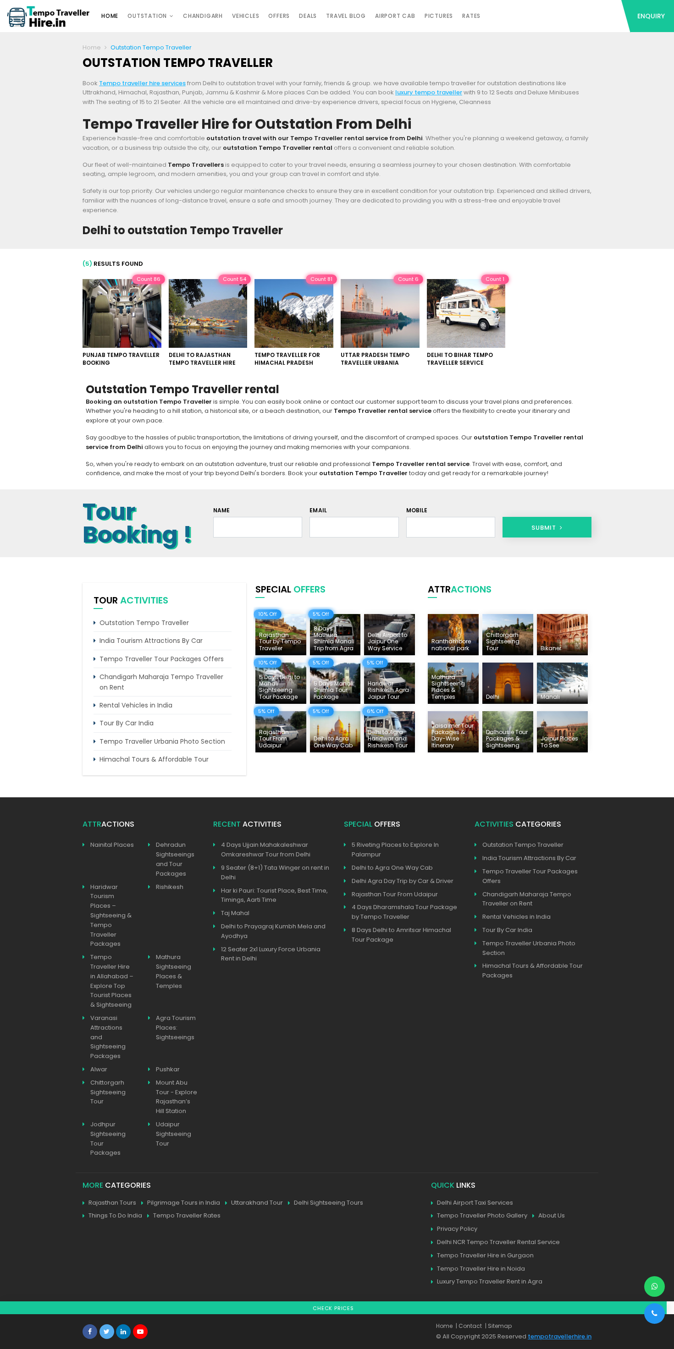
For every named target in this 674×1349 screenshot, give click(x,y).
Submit (544, 527)
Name (221, 510)
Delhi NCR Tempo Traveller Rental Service (498, 1242)
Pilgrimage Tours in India (183, 1202)
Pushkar (168, 1069)
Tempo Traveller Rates (187, 1215)
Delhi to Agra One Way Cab (392, 867)
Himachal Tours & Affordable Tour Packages (532, 970)
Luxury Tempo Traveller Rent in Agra (489, 1281)
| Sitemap (498, 1326)
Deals (308, 16)
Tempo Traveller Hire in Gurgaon (485, 1255)
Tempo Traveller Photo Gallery (482, 1215)
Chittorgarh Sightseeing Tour (108, 1092)
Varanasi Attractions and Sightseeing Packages (108, 1037)
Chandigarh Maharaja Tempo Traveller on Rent (161, 681)
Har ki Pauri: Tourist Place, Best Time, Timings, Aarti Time (274, 895)
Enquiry (651, 16)
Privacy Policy (457, 1228)
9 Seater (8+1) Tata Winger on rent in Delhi (275, 872)
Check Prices (333, 1308)
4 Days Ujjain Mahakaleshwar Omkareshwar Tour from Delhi (265, 849)
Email (318, 510)
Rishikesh (169, 887)
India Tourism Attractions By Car (151, 640)
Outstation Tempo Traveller (144, 622)
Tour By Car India (126, 723)
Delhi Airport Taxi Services (475, 1202)
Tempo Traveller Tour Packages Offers (161, 659)
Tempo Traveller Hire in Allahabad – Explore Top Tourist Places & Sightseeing (111, 981)
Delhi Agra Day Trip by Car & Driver (402, 881)
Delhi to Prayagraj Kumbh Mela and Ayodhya (273, 931)
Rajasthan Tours (112, 1202)
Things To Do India (115, 1215)
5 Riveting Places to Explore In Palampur (395, 849)
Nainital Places (112, 844)
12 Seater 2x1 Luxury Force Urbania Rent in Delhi (270, 954)
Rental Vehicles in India (135, 705)
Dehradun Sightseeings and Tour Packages (175, 858)
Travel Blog (346, 16)
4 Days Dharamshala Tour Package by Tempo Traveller (404, 912)
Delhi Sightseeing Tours (328, 1202)
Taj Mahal (235, 913)
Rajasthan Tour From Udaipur (395, 894)
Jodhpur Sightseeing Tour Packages (108, 1138)
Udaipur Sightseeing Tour (173, 1134)
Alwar (98, 1069)
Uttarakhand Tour (257, 1202)
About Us (551, 1215)
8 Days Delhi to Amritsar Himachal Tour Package (401, 935)
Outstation (147, 16)
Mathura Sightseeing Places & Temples (173, 971)
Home (109, 16)
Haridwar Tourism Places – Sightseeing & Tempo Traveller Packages (111, 916)
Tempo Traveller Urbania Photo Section (162, 741)
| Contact (469, 1326)
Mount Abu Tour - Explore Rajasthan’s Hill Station (176, 1096)
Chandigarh (203, 16)
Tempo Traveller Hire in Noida (481, 1268)
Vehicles (245, 16)
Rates (471, 16)
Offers (279, 16)
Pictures (439, 16)
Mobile (417, 510)
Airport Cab (395, 16)
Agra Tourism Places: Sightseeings (176, 1028)
